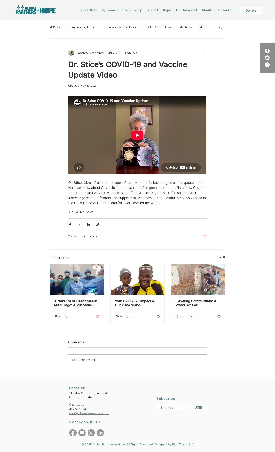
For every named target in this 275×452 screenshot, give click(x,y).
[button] (220, 27)
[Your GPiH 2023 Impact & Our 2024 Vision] (138, 279)
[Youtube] (82, 432)
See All (221, 257)
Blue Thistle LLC (183, 444)
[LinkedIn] (100, 432)
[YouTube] (267, 57)
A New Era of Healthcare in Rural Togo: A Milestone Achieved (75, 303)
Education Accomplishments (123, 27)
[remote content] (137, 135)
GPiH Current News (160, 27)
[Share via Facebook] (70, 224)
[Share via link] (97, 224)
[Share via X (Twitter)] (79, 224)
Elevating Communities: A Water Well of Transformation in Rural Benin (196, 303)
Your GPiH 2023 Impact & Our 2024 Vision (135, 303)
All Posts (55, 27)
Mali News (186, 27)
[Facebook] (267, 51)
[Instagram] (267, 64)
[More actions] (204, 53)
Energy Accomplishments (83, 27)
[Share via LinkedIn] (88, 224)
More (203, 27)
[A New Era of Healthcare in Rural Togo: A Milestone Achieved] (77, 279)
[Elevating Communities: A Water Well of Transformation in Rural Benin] (198, 279)
